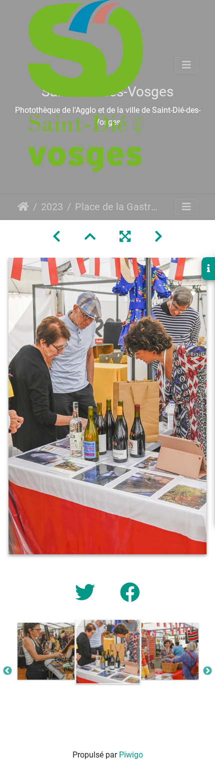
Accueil (23, 206)
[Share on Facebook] (130, 593)
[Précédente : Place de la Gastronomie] (56, 236)
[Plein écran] (125, 236)
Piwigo (131, 755)
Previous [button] (7, 671)
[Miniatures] (90, 236)
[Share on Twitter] (87, 593)
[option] (46, 651)
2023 (52, 207)
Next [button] (207, 671)
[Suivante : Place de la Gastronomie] (158, 236)
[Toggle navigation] (187, 64)
